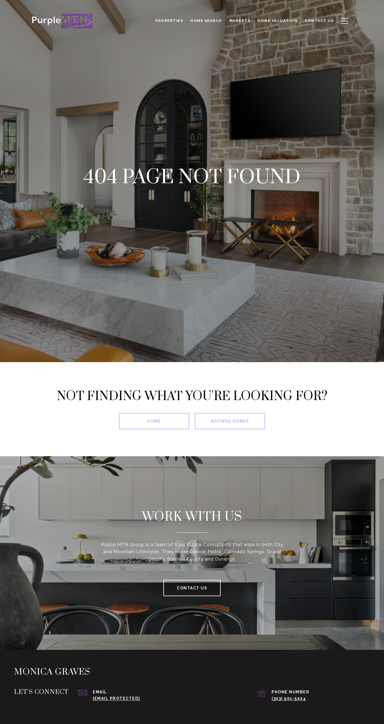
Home (154, 421)
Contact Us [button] (192, 588)
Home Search (206, 21)
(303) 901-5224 (289, 698)
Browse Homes (230, 421)
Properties (169, 21)
